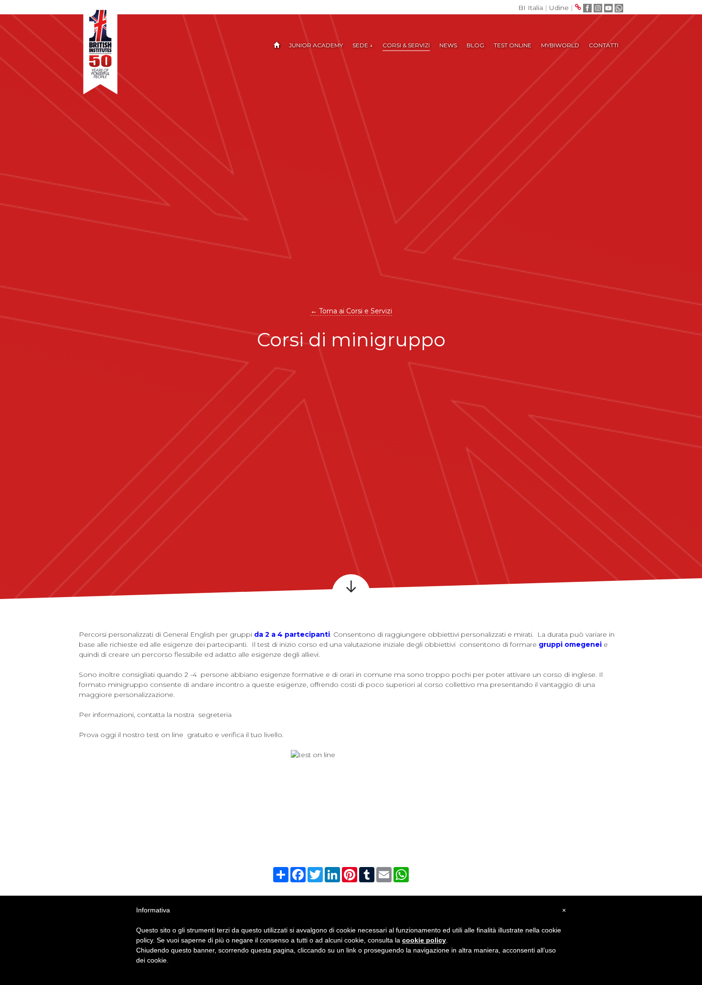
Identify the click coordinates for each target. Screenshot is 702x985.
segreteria (216, 714)
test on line (164, 734)
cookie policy (424, 940)
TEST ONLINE (513, 45)
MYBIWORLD (560, 45)
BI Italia (530, 7)
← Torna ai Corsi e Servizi (351, 311)
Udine (559, 7)
